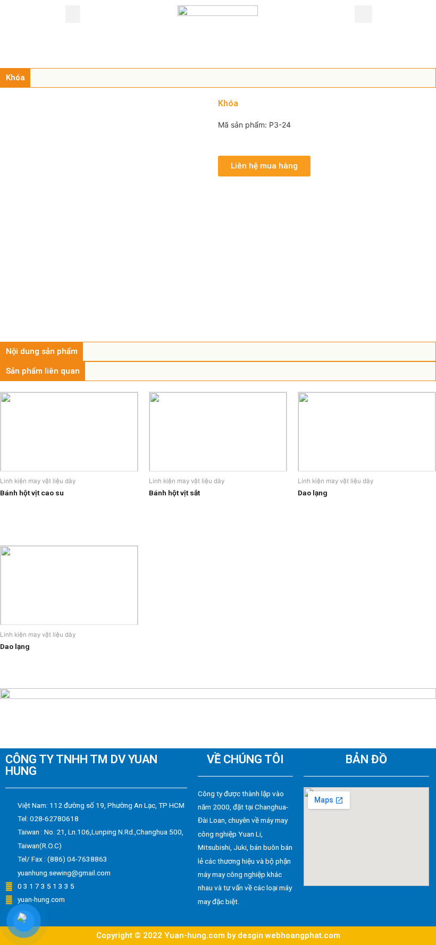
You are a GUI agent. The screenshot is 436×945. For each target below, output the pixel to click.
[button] (72, 14)
